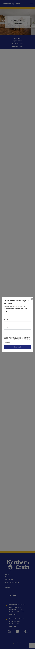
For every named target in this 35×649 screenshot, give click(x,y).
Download (17, 347)
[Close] (32, 299)
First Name (7, 320)
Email (5, 312)
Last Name (7, 328)
